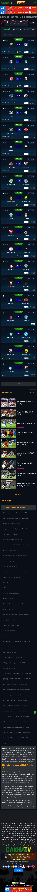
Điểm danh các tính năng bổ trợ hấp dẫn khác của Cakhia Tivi (18, 604)
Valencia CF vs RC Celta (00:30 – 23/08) (25, 413)
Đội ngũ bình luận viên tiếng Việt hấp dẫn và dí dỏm (16, 529)
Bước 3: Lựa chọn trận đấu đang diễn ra (13, 695)
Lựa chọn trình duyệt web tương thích (12, 657)
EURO (4, 588)
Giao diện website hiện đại (9, 550)
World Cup (5, 582)
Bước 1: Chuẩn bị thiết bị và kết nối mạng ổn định (15, 684)
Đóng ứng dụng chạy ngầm (10, 652)
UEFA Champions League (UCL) (11, 593)
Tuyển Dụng (15, 859)
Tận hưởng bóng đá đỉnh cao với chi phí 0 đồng (15, 555)
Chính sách (20, 855)
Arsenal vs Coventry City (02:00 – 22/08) (26, 454)
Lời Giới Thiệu (6, 501)
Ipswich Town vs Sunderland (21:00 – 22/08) (26, 403)
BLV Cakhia (30, 29)
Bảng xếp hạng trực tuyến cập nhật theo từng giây (15, 614)
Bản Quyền (9, 857)
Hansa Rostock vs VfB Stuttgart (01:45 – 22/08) (25, 444)
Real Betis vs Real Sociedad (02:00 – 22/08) (26, 474)
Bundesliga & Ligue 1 (8, 598)
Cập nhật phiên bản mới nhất (10, 668)
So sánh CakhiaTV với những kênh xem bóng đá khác (16, 636)
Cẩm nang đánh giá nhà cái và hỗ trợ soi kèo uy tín (15, 545)
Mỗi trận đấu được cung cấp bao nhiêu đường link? (16, 716)
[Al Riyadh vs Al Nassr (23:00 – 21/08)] (8, 433)
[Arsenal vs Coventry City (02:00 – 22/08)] (8, 453)
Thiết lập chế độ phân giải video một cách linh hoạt (16, 663)
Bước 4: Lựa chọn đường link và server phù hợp (15, 700)
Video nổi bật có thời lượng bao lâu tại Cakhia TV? (15, 738)
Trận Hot (18, 29)
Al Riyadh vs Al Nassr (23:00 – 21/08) (25, 433)
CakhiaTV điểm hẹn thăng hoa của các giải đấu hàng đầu (17, 571)
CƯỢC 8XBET (21, 3)
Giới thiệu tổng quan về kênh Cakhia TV (14, 507)
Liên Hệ (30, 855)
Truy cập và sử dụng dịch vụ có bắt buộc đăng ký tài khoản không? (18, 721)
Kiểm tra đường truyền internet (11, 646)
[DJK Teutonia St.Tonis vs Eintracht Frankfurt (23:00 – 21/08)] (8, 484)
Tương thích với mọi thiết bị (10, 566)
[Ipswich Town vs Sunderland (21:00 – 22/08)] (8, 402)
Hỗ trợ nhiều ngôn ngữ (8, 561)
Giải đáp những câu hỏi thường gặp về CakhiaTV (15, 711)
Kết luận (5, 743)
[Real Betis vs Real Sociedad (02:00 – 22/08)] (8, 474)
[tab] (3, 23)
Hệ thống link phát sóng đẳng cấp (11, 523)
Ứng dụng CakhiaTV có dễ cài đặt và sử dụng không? (16, 727)
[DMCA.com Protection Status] (18, 883)
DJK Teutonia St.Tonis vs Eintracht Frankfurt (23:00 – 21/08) (26, 485)
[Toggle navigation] (35, 3)
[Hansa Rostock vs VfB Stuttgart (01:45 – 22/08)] (8, 443)
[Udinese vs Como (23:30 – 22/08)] (8, 423)
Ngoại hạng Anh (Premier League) (11, 577)
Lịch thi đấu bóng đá (8, 609)
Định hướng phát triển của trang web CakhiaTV (15, 512)
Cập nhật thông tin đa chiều (10, 534)
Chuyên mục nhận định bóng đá (11, 625)
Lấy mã (18, 870)
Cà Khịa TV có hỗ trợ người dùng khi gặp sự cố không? (16, 732)
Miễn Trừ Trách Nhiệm (24, 857)
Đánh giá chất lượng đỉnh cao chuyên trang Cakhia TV (16, 518)
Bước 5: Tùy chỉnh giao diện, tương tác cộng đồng (15, 705)
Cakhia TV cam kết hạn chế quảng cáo (12, 539)
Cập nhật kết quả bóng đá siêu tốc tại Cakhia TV (15, 620)
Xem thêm (18, 384)
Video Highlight (7, 392)
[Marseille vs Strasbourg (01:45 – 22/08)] (8, 464)
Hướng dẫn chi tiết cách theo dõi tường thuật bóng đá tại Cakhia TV (17, 679)
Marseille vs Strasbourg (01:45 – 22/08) (26, 464)
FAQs (24, 859)
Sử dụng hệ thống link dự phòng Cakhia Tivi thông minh (17, 673)
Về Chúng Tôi (9, 855)
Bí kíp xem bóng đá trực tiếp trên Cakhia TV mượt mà (16, 641)
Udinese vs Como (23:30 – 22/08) (26, 423)
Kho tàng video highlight (9, 630)
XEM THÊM (32, 392)
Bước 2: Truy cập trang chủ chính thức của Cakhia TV (16, 689)
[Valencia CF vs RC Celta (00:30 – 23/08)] (8, 413)
